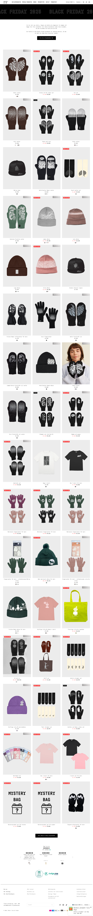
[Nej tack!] (91, 907)
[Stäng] (89, 874)
